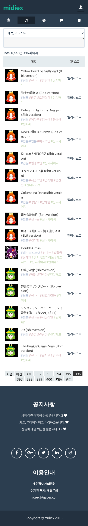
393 (48, 374)
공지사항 (44, 404)
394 (58, 374)
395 (68, 374)
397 (20, 379)
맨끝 (68, 379)
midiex (13, 7)
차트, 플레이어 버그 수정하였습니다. (42, 422)
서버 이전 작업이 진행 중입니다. (42, 415)
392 (38, 374)
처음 (9, 374)
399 (39, 379)
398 (29, 379)
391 (29, 374)
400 (49, 379)
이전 (19, 374)
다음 (59, 379)
